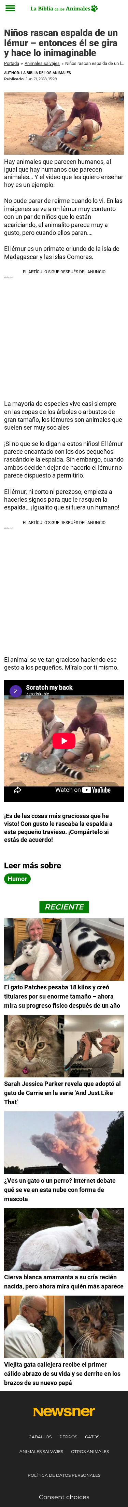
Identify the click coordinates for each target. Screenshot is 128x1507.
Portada (11, 63)
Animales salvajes (42, 63)
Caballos (40, 1436)
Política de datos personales (64, 1475)
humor (17, 878)
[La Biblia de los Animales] (64, 8)
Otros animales (90, 1451)
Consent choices (64, 1497)
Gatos (92, 1436)
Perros (68, 1436)
